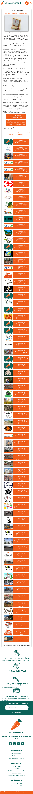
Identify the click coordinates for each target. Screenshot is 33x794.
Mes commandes (16, 766)
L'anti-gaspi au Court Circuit (16, 758)
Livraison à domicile (16, 753)
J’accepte (26, 793)
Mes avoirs (17, 768)
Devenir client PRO (16, 786)
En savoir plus (19, 793)
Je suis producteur (16, 783)
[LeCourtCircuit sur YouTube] (18, 745)
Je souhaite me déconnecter (16, 775)
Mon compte (16, 763)
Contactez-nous (16, 756)
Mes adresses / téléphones (16, 773)
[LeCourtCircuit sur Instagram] (14, 745)
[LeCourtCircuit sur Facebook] (10, 745)
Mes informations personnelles (16, 771)
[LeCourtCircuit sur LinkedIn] (22, 745)
